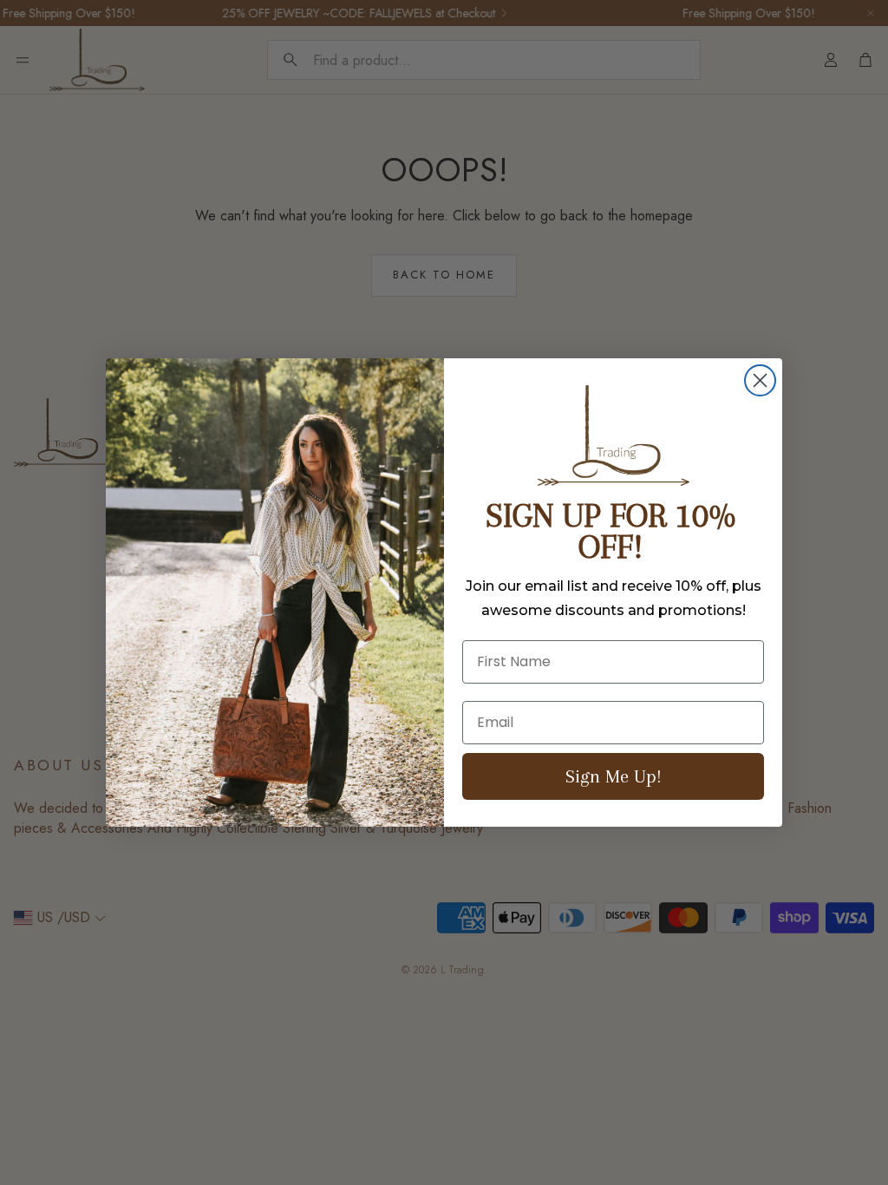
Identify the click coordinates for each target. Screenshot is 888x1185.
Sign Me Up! (613, 776)
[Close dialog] (760, 380)
